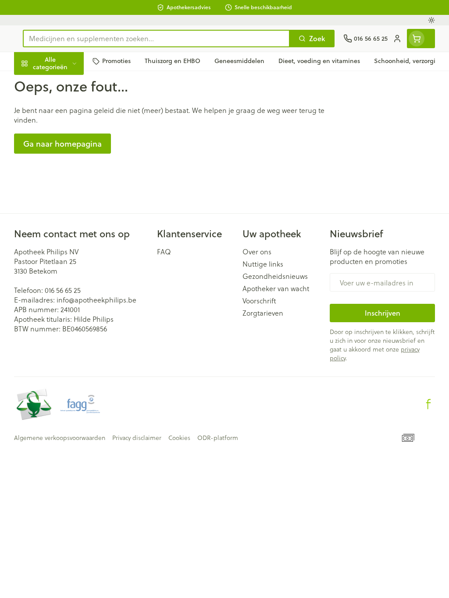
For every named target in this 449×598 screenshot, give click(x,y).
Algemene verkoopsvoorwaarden (59, 437)
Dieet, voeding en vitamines (70, 133)
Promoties (37, 82)
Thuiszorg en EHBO (70, 226)
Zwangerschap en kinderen (70, 161)
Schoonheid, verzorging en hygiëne (70, 105)
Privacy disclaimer (136, 437)
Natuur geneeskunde (70, 206)
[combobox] (156, 38)
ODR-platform (217, 437)
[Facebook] (428, 404)
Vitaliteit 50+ (70, 185)
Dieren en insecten (70, 247)
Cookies (179, 437)
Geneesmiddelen (70, 267)
